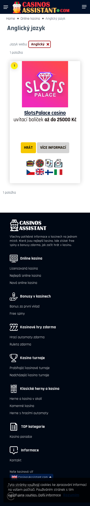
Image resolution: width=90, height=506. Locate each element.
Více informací (53, 147)
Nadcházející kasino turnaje (29, 375)
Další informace (49, 495)
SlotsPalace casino (45, 112)
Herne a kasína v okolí (26, 398)
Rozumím (71, 495)
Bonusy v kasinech (35, 296)
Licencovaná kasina (24, 268)
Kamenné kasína (22, 406)
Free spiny (17, 313)
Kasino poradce (21, 436)
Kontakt (15, 460)
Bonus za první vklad (24, 306)
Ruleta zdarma (20, 344)
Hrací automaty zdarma (27, 337)
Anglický (38, 44)
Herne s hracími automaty (29, 413)
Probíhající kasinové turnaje (30, 368)
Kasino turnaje (32, 357)
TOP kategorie (32, 426)
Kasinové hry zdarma (38, 327)
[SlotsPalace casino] (45, 84)
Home (10, 18)
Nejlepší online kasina (25, 275)
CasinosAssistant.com (32, 477)
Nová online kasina (23, 282)
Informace (29, 450)
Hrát (28, 147)
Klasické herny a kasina (39, 388)
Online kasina (30, 18)
